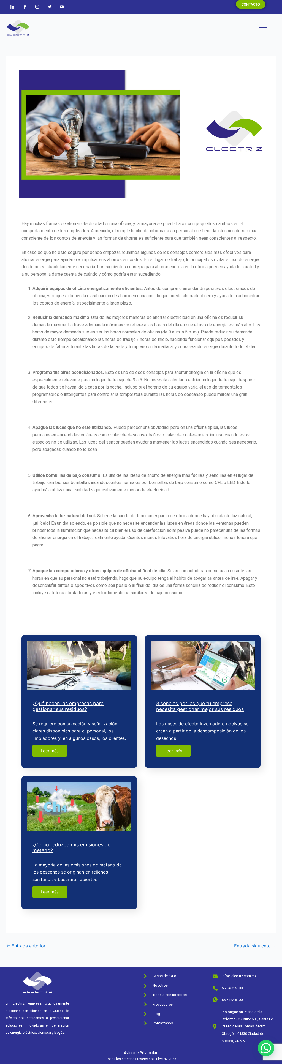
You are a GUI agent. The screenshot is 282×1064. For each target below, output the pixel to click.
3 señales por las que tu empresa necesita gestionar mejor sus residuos (200, 706)
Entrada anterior (25, 945)
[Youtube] (62, 6)
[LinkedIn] (12, 6)
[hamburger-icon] (262, 27)
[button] (266, 1048)
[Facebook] (25, 6)
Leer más (50, 750)
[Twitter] (49, 6)
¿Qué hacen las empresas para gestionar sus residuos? (68, 706)
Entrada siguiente (255, 945)
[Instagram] (37, 6)
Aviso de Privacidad (141, 1053)
